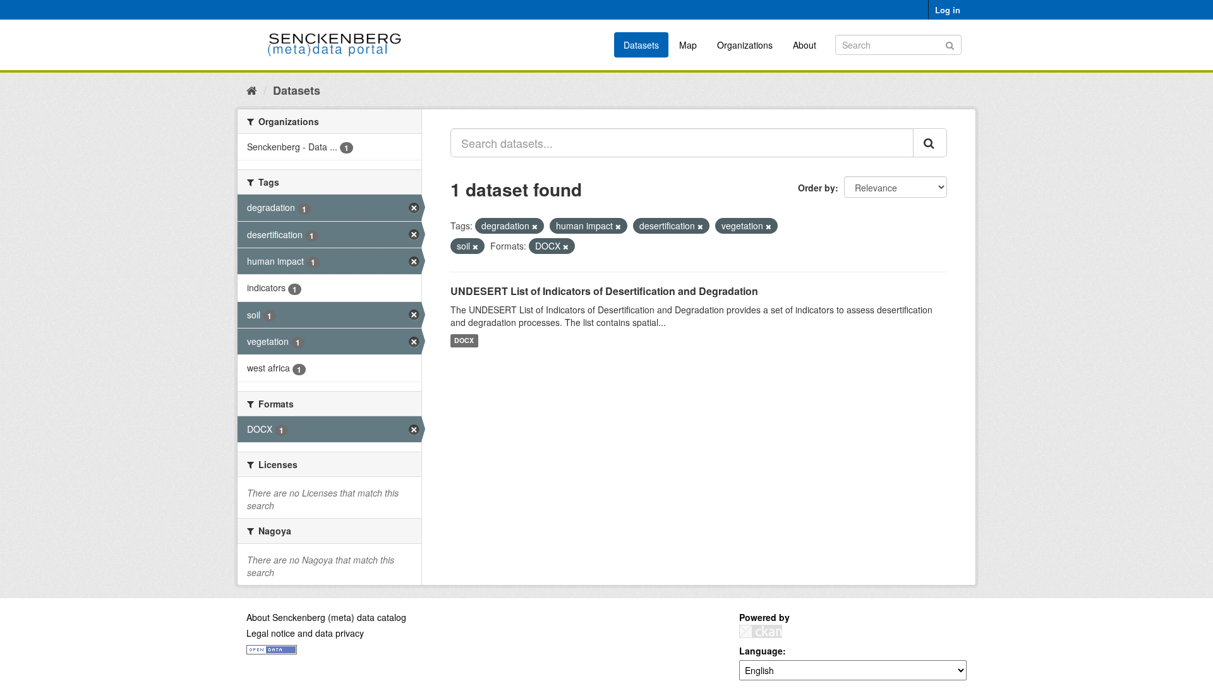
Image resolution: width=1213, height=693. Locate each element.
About (804, 45)
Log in (947, 10)
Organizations (745, 45)
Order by (816, 187)
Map (688, 45)
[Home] (251, 89)
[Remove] (535, 226)
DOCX (464, 341)
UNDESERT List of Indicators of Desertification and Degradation (604, 291)
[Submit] (949, 44)
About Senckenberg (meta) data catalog (326, 617)
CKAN (760, 631)
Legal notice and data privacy (305, 633)
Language (761, 650)
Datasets (641, 45)
